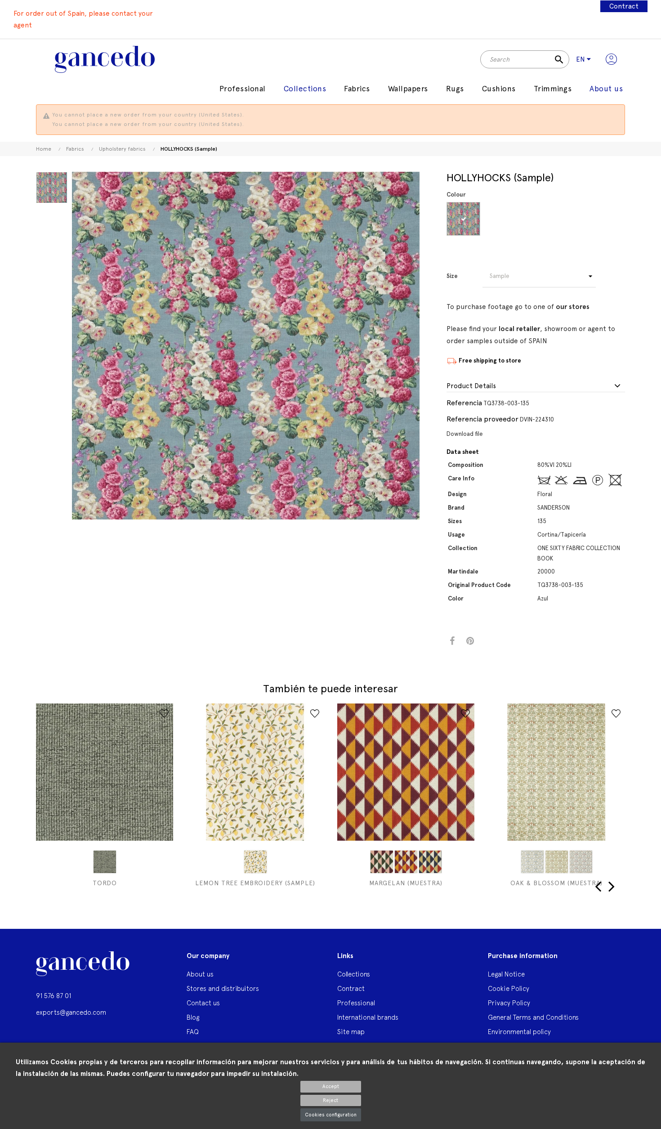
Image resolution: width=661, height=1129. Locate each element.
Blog (193, 1017)
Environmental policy (519, 1031)
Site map (351, 1031)
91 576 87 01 (53, 995)
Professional (356, 1003)
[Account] (611, 59)
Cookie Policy (508, 988)
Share (452, 641)
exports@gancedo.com (71, 1012)
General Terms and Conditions (533, 1017)
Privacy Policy (509, 1003)
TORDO (105, 883)
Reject (330, 1100)
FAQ (193, 1031)
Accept (330, 1086)
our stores (573, 307)
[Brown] (406, 862)
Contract (624, 6)
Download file (465, 433)
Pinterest (470, 641)
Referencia (464, 403)
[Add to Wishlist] (164, 713)
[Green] (105, 862)
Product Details (471, 386)
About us (200, 974)
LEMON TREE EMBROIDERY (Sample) (255, 883)
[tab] (536, 386)
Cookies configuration (331, 1115)
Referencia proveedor (482, 419)
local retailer (519, 329)
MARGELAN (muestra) (405, 883)
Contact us (203, 1003)
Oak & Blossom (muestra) (556, 883)
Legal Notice (506, 974)
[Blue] (463, 219)
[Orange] (556, 862)
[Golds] (430, 862)
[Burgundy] (382, 862)
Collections (353, 974)
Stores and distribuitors (223, 988)
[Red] (581, 862)
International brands (367, 1017)
